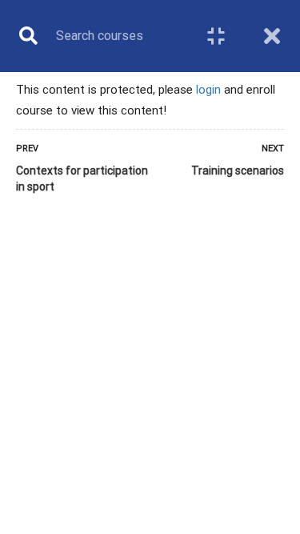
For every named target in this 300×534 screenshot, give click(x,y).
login (208, 89)
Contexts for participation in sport (82, 178)
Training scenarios (237, 170)
